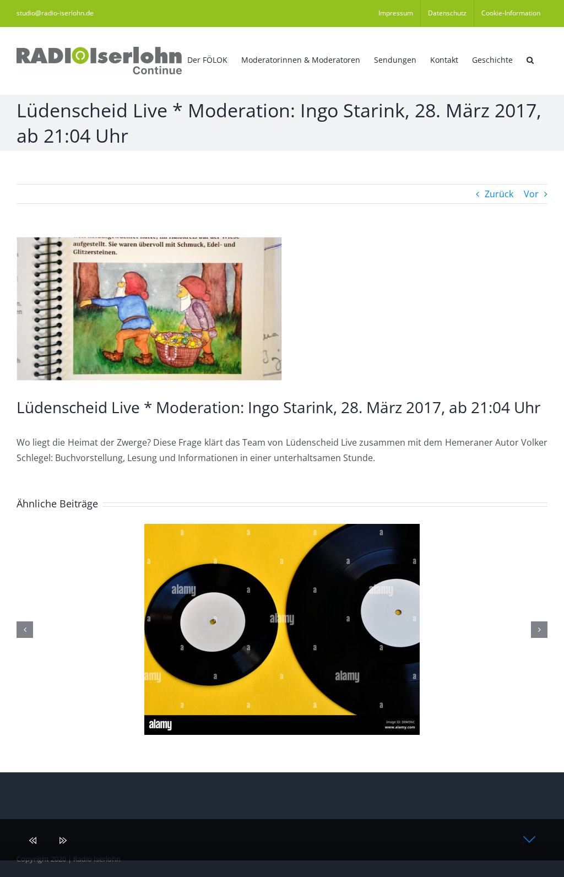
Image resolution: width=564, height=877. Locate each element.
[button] (530, 59)
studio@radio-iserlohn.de (55, 13)
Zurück (499, 194)
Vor (531, 194)
